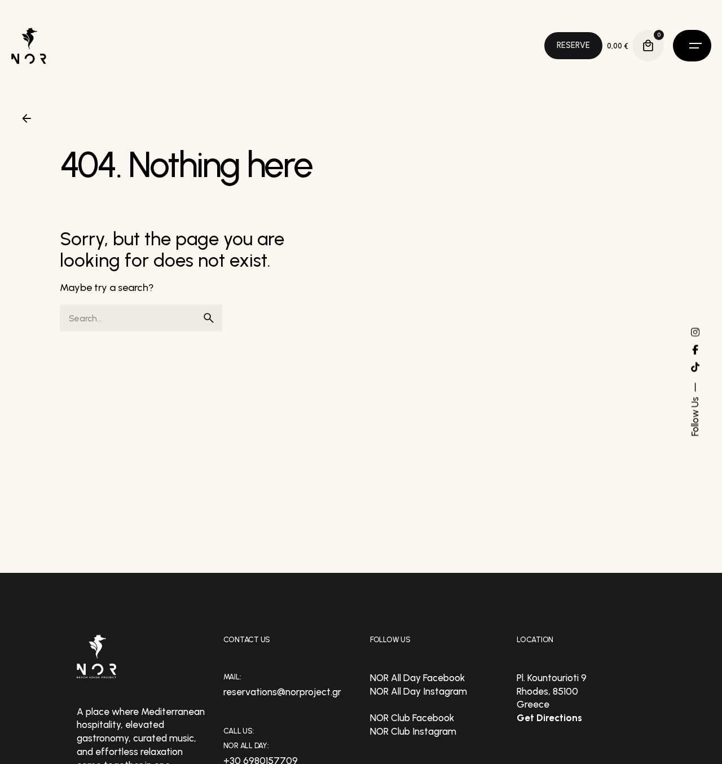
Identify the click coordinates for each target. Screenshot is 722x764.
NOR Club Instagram (413, 731)
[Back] (26, 118)
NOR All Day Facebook (417, 677)
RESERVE (573, 45)
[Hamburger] (692, 45)
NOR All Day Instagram (418, 691)
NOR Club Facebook (412, 717)
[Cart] (648, 45)
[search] (208, 318)
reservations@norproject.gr (282, 691)
